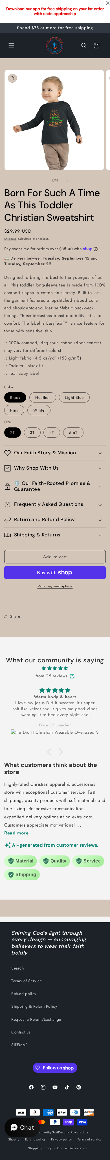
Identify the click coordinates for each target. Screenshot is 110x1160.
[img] (55, 668)
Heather (42, 397)
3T (32, 432)
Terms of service (90, 1139)
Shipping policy (40, 1148)
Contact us (20, 1032)
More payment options (55, 586)
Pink (14, 410)
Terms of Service (26, 981)
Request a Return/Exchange (36, 1019)
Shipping (10, 239)
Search (17, 968)
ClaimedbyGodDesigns (53, 1132)
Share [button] (15, 616)
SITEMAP (19, 1045)
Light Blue (74, 397)
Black (15, 397)
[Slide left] (42, 180)
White (39, 410)
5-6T (73, 432)
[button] (11, 45)
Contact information (72, 1148)
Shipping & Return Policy (34, 1006)
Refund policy (23, 993)
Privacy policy (61, 1139)
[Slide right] (67, 180)
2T (12, 432)
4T (51, 432)
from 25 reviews (51, 676)
